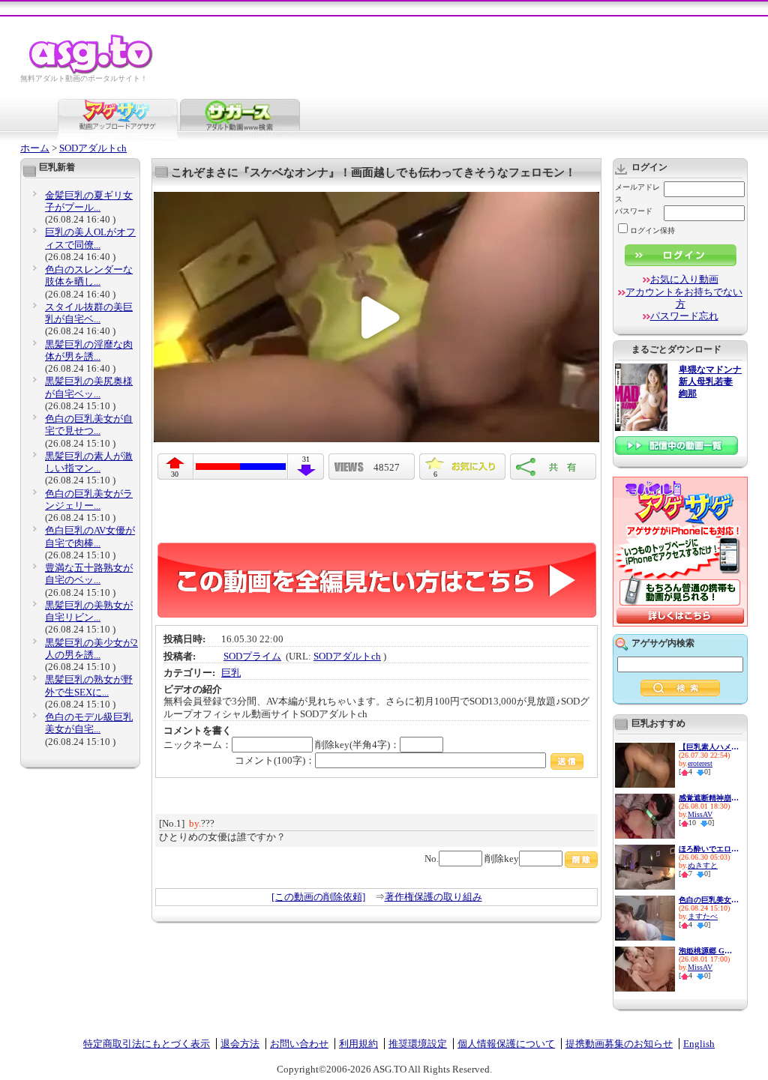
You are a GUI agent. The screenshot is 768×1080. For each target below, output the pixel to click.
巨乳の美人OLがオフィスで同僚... (90, 238)
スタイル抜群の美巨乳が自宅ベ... (89, 313)
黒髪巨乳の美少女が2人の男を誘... (91, 648)
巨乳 (231, 672)
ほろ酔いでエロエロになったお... (709, 849)
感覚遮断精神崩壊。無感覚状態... (709, 798)
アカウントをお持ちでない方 (684, 298)
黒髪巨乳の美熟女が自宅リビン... (89, 611)
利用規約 (358, 1043)
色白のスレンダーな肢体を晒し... (89, 275)
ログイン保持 (652, 230)
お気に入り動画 (684, 279)
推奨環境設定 (417, 1043)
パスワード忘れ (684, 316)
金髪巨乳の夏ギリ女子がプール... (89, 201)
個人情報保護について (506, 1043)
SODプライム (252, 656)
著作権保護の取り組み (433, 896)
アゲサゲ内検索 (663, 643)
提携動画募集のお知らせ (619, 1043)
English (699, 1043)
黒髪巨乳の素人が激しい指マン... (89, 462)
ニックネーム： (198, 744)
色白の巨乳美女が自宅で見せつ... (89, 424)
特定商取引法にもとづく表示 (146, 1043)
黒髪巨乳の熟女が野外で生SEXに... (89, 685)
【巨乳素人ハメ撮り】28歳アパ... (709, 747)
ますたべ (703, 916)
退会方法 (240, 1043)
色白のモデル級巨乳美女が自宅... (89, 722)
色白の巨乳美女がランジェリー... (89, 499)
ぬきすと (703, 865)
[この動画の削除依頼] (318, 896)
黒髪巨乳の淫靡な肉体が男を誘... (89, 350)
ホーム (35, 148)
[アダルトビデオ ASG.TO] (92, 71)
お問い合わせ (299, 1043)
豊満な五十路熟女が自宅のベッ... (89, 573)
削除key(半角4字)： (357, 744)
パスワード (633, 211)
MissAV (700, 814)
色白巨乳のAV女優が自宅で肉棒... (90, 536)
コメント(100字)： (275, 760)
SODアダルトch (93, 148)
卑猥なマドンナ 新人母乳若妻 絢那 (710, 381)
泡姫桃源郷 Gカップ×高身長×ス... (709, 951)
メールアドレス (637, 193)
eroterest (700, 763)
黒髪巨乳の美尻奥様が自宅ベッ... (89, 387)
